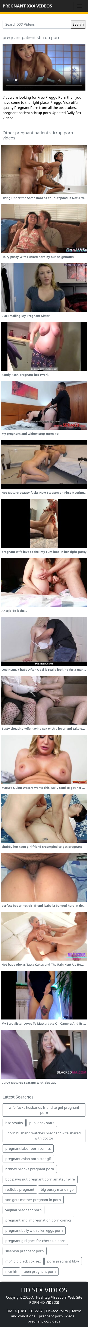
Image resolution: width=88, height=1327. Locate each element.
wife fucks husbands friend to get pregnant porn (44, 1110)
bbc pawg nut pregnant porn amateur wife (40, 1179)
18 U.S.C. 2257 (31, 1311)
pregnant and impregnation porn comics (38, 1220)
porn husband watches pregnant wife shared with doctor (44, 1136)
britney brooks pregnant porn (29, 1169)
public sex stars (41, 1122)
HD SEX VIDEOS (44, 1290)
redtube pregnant (19, 1189)
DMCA (12, 1311)
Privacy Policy (57, 1311)
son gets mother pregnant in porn (33, 1199)
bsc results (14, 1122)
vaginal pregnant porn (23, 1210)
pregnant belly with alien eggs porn (34, 1230)
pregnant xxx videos (44, 1321)
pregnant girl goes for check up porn (35, 1240)
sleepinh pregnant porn (24, 1251)
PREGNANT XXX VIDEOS (27, 6)
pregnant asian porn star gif (28, 1158)
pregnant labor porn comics (28, 1148)
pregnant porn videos (56, 1316)
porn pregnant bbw (63, 1261)
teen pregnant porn (40, 1271)
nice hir (11, 1271)
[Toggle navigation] (79, 6)
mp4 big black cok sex (23, 1261)
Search (78, 24)
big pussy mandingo (57, 1189)
